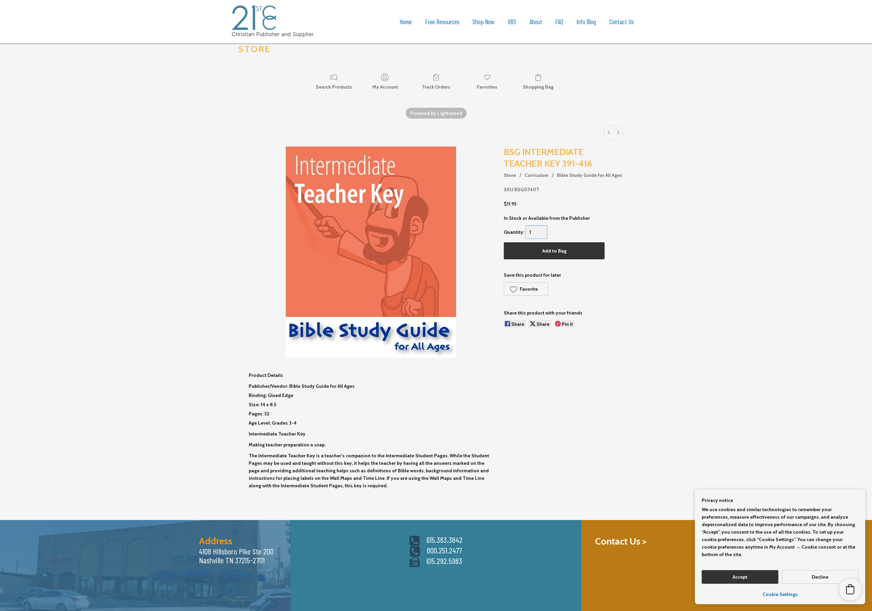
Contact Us (621, 22)
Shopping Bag (538, 87)
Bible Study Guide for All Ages (589, 175)
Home (406, 22)
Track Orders (436, 87)
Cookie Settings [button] (780, 594)
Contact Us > (621, 541)
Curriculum (536, 175)
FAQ (559, 22)
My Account (385, 87)
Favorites (487, 87)
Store (510, 175)
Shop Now (483, 22)
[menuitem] (608, 132)
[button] (526, 289)
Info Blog (586, 22)
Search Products (334, 87)
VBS (512, 22)
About (535, 22)
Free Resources (442, 22)
